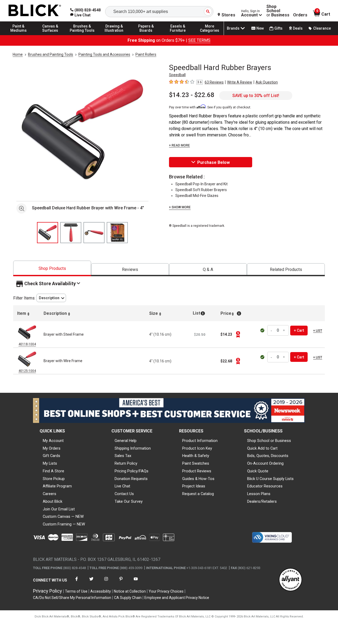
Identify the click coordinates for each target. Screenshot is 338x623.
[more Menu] (209, 35)
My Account (53, 440)
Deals (298, 28)
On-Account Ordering (265, 463)
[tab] (52, 268)
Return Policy (126, 463)
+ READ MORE (179, 145)
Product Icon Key (197, 448)
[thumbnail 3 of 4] (94, 232)
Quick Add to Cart (262, 448)
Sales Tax (123, 455)
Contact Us (124, 493)
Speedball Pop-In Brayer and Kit (201, 184)
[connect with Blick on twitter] (91, 582)
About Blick (52, 501)
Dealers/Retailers (262, 501)
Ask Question (267, 82)
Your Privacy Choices (166, 591)
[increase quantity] (284, 331)
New (260, 28)
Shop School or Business (269, 440)
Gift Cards (51, 455)
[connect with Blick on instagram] (106, 582)
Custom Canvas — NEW (63, 516)
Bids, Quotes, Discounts (267, 455)
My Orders (51, 448)
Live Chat (122, 486)
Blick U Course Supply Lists (270, 478)
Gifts (278, 28)
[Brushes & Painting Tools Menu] (82, 35)
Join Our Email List (59, 509)
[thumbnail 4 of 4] (117, 232)
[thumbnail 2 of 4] (70, 232)
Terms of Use (76, 591)
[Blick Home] (34, 10)
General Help (126, 440)
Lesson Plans (258, 493)
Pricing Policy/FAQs (131, 471)
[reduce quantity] (272, 331)
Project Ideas (193, 486)
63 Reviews (214, 82)
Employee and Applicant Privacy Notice (176, 598)
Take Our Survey (129, 501)
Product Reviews (196, 471)
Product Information (200, 440)
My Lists (50, 463)
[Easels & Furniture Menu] (177, 35)
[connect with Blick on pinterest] (121, 582)
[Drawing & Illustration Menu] (114, 35)
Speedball (177, 75)
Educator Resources (265, 486)
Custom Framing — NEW (64, 524)
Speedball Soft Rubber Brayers (201, 190)
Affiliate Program (57, 486)
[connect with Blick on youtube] (135, 582)
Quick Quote (257, 471)
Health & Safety (195, 455)
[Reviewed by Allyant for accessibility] (290, 580)
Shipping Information (133, 448)
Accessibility (100, 591)
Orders (300, 15)
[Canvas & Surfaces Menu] (50, 35)
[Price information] (238, 334)
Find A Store (53, 471)
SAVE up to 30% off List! (255, 95)
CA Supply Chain (128, 598)
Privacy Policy (47, 591)
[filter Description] (51, 298)
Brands (233, 28)
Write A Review (239, 82)
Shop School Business (277, 10)
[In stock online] (263, 330)
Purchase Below (213, 162)
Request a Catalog (198, 493)
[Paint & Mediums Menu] (18, 35)
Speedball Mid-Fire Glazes (196, 195)
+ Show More (180, 207)
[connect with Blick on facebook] (76, 582)
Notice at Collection (130, 591)
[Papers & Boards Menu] (146, 35)
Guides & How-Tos (198, 478)
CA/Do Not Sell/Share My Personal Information (72, 598)
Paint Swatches (195, 463)
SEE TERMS (199, 40)
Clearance (322, 28)
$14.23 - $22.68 (191, 95)
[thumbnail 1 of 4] (47, 232)
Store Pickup (54, 478)
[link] (80, 15)
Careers (49, 493)
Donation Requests (131, 478)
